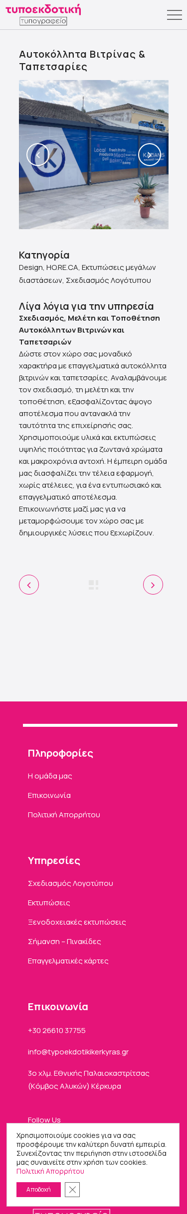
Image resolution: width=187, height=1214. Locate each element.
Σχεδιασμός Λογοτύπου (70, 883)
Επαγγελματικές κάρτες (68, 960)
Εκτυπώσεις (49, 902)
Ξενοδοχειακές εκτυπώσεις (77, 922)
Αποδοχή (38, 1189)
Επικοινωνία (49, 795)
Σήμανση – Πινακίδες (64, 941)
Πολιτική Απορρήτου (64, 814)
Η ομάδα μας (50, 776)
